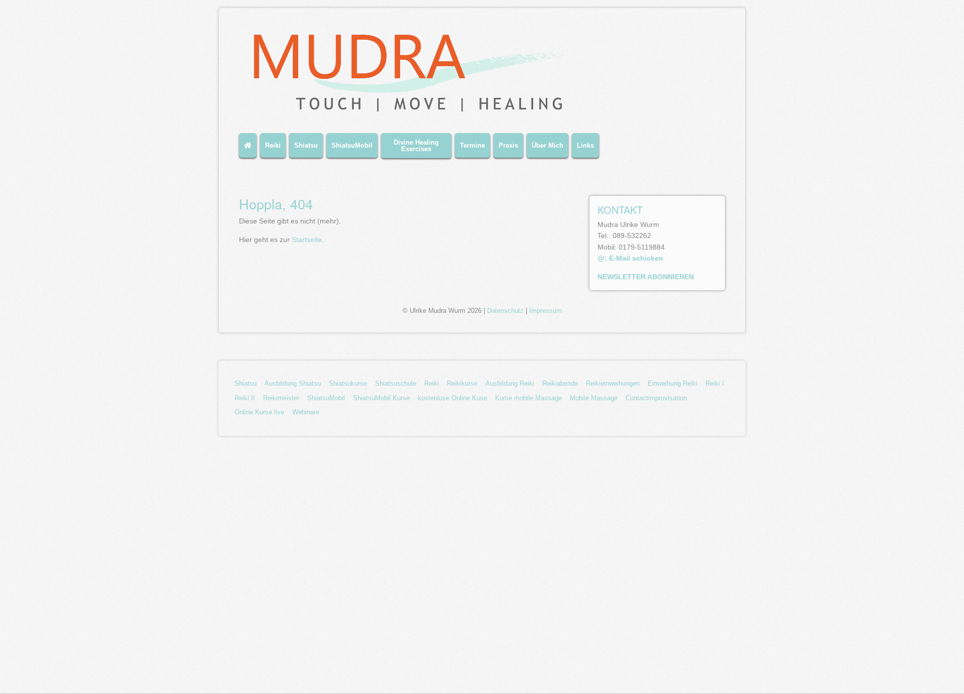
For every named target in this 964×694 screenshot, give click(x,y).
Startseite (307, 240)
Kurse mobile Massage (528, 398)
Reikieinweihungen (613, 383)
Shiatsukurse (348, 383)
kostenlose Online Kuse (452, 398)
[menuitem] (249, 149)
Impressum (545, 310)
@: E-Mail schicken (630, 258)
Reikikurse (462, 383)
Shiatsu (306, 145)
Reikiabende (560, 383)
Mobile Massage (594, 398)
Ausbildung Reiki (510, 383)
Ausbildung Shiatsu (293, 383)
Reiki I (714, 383)
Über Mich (547, 145)
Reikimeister (281, 398)
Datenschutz (505, 310)
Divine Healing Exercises (416, 146)
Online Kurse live (259, 412)
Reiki (273, 145)
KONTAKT (620, 209)
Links (585, 145)
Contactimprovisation (656, 398)
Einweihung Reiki (672, 383)
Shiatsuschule (395, 383)
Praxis (508, 145)
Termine (472, 145)
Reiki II (244, 398)
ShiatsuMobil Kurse (381, 398)
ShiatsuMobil (352, 145)
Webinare (305, 412)
